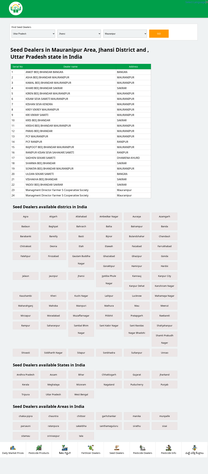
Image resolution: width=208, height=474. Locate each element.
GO (159, 33)
